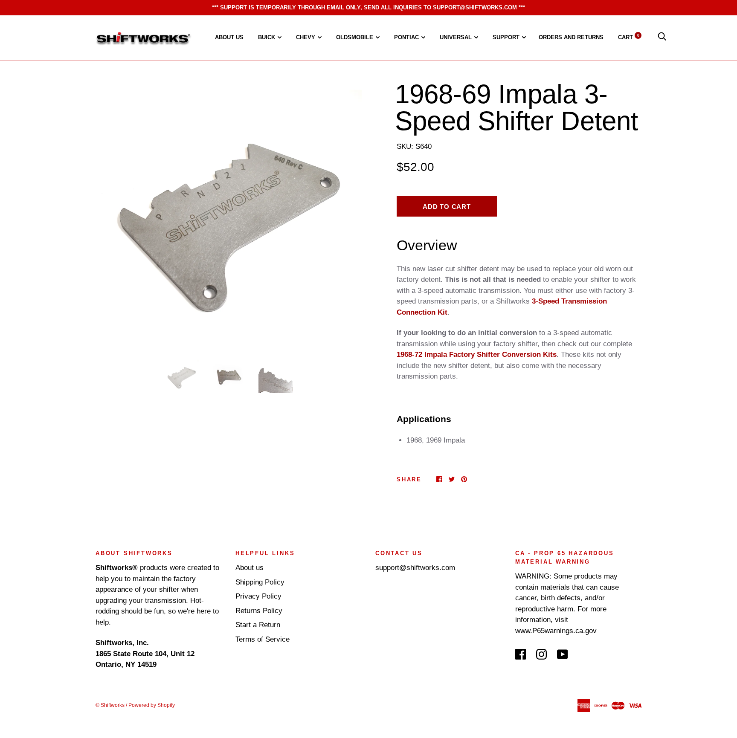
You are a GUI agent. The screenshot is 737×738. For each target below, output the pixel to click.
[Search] (662, 37)
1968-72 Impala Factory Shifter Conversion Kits (477, 354)
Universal (456, 37)
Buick (266, 37)
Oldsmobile (354, 37)
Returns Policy (258, 611)
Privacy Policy (258, 596)
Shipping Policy (259, 582)
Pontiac (406, 37)
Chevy (305, 37)
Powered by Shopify (151, 705)
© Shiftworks (110, 705)
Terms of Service (262, 639)
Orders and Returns (571, 37)
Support (506, 37)
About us (229, 37)
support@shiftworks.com (415, 568)
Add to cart (446, 206)
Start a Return (257, 625)
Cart (628, 37)
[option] (229, 214)
